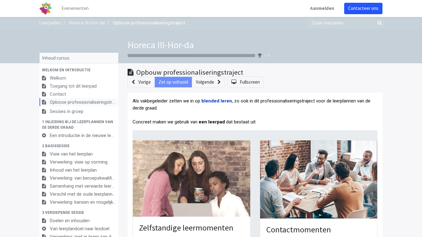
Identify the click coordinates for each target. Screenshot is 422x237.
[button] (79, 70)
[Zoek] (378, 23)
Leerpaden (50, 23)
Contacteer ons (363, 8)
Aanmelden (322, 8)
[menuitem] (75, 8)
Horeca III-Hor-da (161, 45)
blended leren (216, 101)
